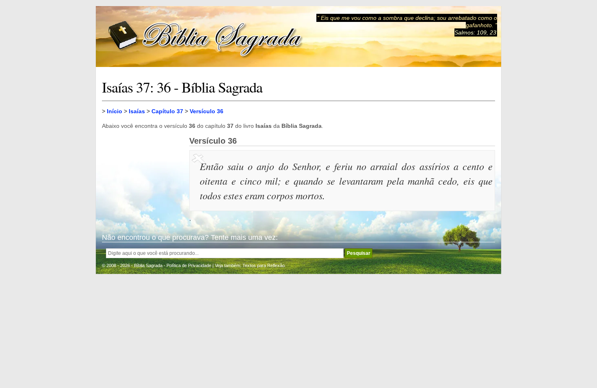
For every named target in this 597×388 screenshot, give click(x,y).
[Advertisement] (142, 177)
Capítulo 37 (167, 111)
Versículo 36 (206, 111)
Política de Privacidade (189, 265)
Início (114, 111)
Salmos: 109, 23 (475, 32)
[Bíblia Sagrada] (205, 36)
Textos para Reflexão (263, 265)
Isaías (137, 111)
